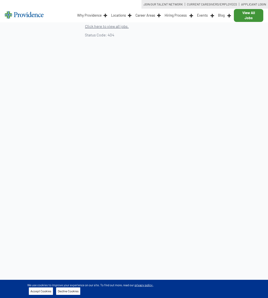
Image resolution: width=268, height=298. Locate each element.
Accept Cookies (40, 291)
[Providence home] (24, 15)
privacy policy (143, 285)
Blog (221, 15)
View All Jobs (248, 15)
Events (203, 15)
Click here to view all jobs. (107, 26)
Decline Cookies (68, 291)
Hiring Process (176, 15)
